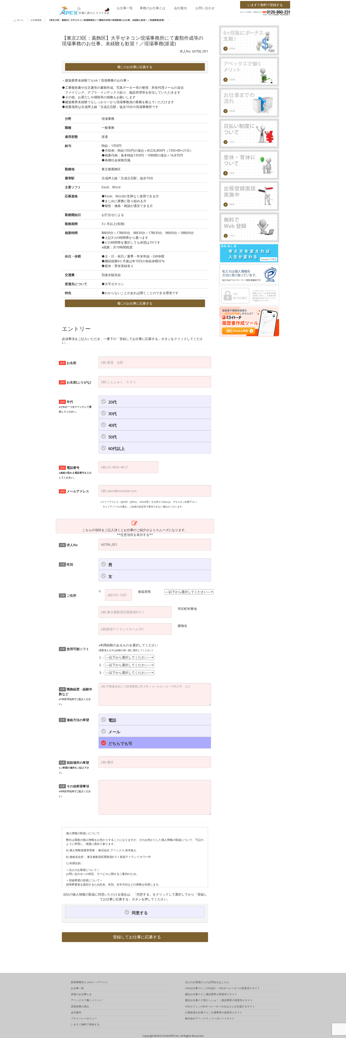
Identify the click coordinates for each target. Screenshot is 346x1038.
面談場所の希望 (74, 767)
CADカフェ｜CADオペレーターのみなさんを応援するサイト (220, 1006)
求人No (69, 545)
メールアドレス (74, 491)
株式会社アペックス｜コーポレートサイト (209, 1018)
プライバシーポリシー (84, 1018)
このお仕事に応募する (136, 67)
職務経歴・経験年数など (75, 696)
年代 (75, 406)
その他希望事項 (75, 791)
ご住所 (68, 595)
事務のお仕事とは (152, 8)
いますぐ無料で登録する (265, 5)
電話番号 (75, 472)
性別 (66, 564)
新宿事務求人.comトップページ (89, 982)
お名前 (68, 363)
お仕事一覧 (125, 8)
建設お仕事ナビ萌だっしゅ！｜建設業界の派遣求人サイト (219, 1000)
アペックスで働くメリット (86, 1000)
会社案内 (180, 8)
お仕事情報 (35, 19)
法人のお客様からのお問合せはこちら (207, 982)
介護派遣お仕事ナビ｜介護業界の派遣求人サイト (213, 1012)
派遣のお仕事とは (81, 994)
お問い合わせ (205, 8)
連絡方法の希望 (74, 720)
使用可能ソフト (74, 649)
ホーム (20, 19)
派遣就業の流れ (80, 1006)
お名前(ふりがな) (75, 382)
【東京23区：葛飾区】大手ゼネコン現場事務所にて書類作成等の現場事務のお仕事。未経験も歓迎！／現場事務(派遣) (106, 19)
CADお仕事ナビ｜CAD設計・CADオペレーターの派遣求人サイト (222, 988)
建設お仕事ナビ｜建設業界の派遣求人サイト (211, 994)
